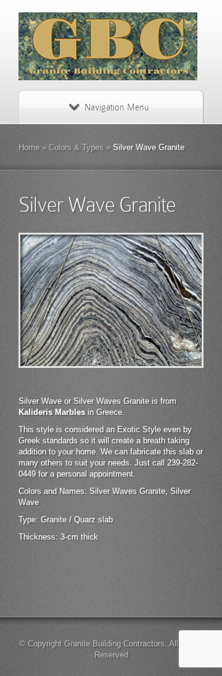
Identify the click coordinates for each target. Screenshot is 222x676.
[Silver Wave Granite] (111, 300)
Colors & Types (76, 147)
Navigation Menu (116, 107)
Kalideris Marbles (51, 412)
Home (28, 147)
